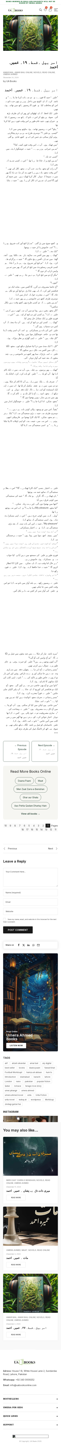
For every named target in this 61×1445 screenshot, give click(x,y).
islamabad (25, 1077)
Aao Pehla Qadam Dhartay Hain (30, 805)
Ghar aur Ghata (30, 797)
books (22, 1068)
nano (18, 1081)
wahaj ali (23, 1099)
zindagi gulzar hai (13, 1104)
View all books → (30, 813)
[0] (45, 10)
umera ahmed (27, 1090)
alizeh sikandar (19, 1063)
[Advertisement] (30, 212)
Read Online (48, 72)
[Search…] (40, 9)
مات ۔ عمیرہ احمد (17, 1257)
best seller (10, 1068)
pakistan (29, 1081)
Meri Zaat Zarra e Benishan (30, 789)
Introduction (10, 1077)
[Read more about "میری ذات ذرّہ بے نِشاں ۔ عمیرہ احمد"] (30, 1156)
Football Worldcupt (13, 1072)
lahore (47, 1077)
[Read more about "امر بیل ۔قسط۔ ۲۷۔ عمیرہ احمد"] (30, 1293)
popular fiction (43, 1081)
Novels (37, 72)
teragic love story (33, 1086)
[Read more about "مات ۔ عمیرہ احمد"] (30, 1226)
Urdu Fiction (41, 1095)
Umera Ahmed (10, 74)
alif (6, 1063)
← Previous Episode (18, 751)
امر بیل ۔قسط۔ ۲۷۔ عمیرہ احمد (26, 1327)
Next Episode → (46, 749)
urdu (29, 1095)
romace (17, 1086)
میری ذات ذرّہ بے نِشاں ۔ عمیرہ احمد (28, 1190)
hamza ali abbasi (34, 1072)
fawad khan (49, 1068)
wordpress (36, 1099)
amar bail (34, 1063)
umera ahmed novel (14, 1095)
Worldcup (49, 1099)
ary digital (46, 1063)
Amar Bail (8, 72)
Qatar (7, 1086)
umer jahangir (11, 1090)
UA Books (11, 81)
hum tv (49, 1072)
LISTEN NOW (16, 1045)
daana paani (34, 1068)
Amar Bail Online (24, 72)
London (8, 1081)
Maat (40, 780)
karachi (37, 1077)
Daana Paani (24, 780)
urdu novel (10, 1099)
